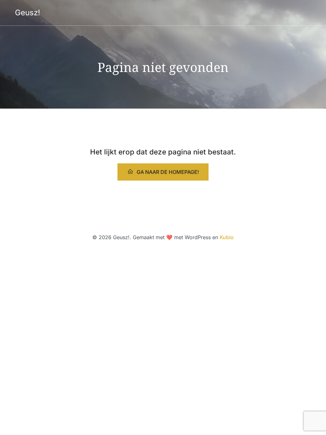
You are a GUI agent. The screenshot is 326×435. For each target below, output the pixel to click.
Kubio (227, 237)
